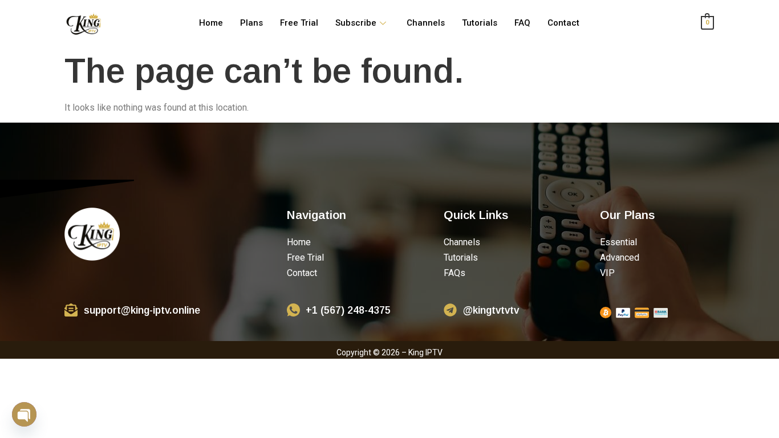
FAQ (522, 23)
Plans (251, 23)
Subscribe (355, 23)
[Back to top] (755, 414)
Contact (563, 23)
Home (211, 23)
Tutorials (479, 23)
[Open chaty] (24, 414)
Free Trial (299, 23)
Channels (426, 23)
